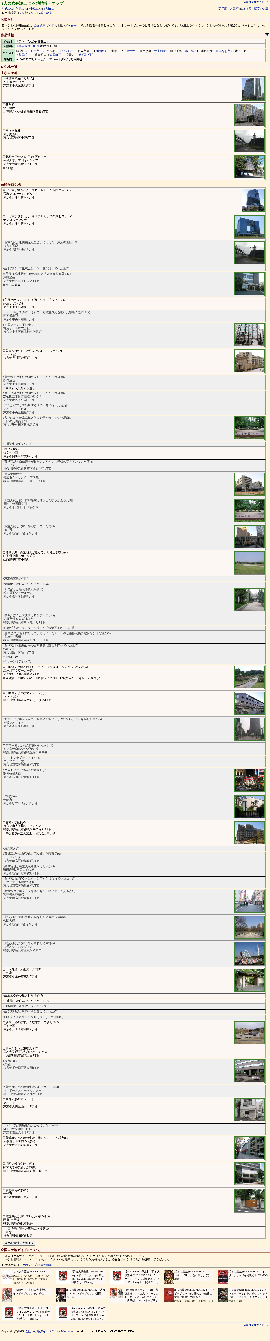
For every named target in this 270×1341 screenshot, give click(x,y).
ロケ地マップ (28, 12)
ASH (53, 1331)
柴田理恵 (24, 54)
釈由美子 (36, 51)
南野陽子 (191, 51)
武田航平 (55, 54)
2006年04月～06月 (27, 46)
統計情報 (45, 12)
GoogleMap (73, 25)
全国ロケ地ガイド (37, 1331)
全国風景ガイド (44, 25)
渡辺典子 (86, 54)
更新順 (222, 8)
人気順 (234, 8)
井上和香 (160, 51)
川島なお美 (223, 51)
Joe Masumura (64, 1331)
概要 (257, 8)
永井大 (130, 51)
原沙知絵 (67, 51)
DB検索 (246, 8)
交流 (265, 8)
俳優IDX (35, 8)
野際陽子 (101, 51)
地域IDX (48, 8)
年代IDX (7, 8)
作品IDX (21, 8)
